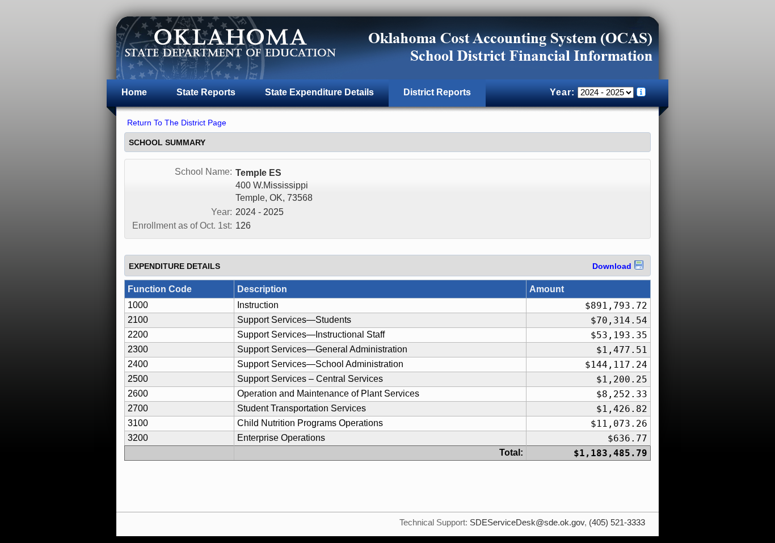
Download (611, 266)
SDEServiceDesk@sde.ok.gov (527, 522)
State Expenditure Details (319, 92)
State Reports (205, 92)
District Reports (437, 92)
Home (134, 92)
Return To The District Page (176, 122)
